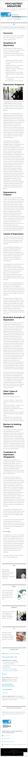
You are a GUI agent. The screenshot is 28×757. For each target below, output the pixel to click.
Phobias (5, 663)
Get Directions (7, 735)
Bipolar (4, 677)
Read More (5, 578)
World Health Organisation (18, 106)
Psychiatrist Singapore (14, 5)
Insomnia (4, 674)
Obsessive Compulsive (8, 670)
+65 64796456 (17, 19)
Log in (14, 753)
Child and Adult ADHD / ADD (9, 657)
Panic (4, 662)
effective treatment (13, 535)
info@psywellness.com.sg (9, 741)
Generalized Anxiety (7, 669)
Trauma (12, 665)
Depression (5, 653)
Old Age (4, 689)
